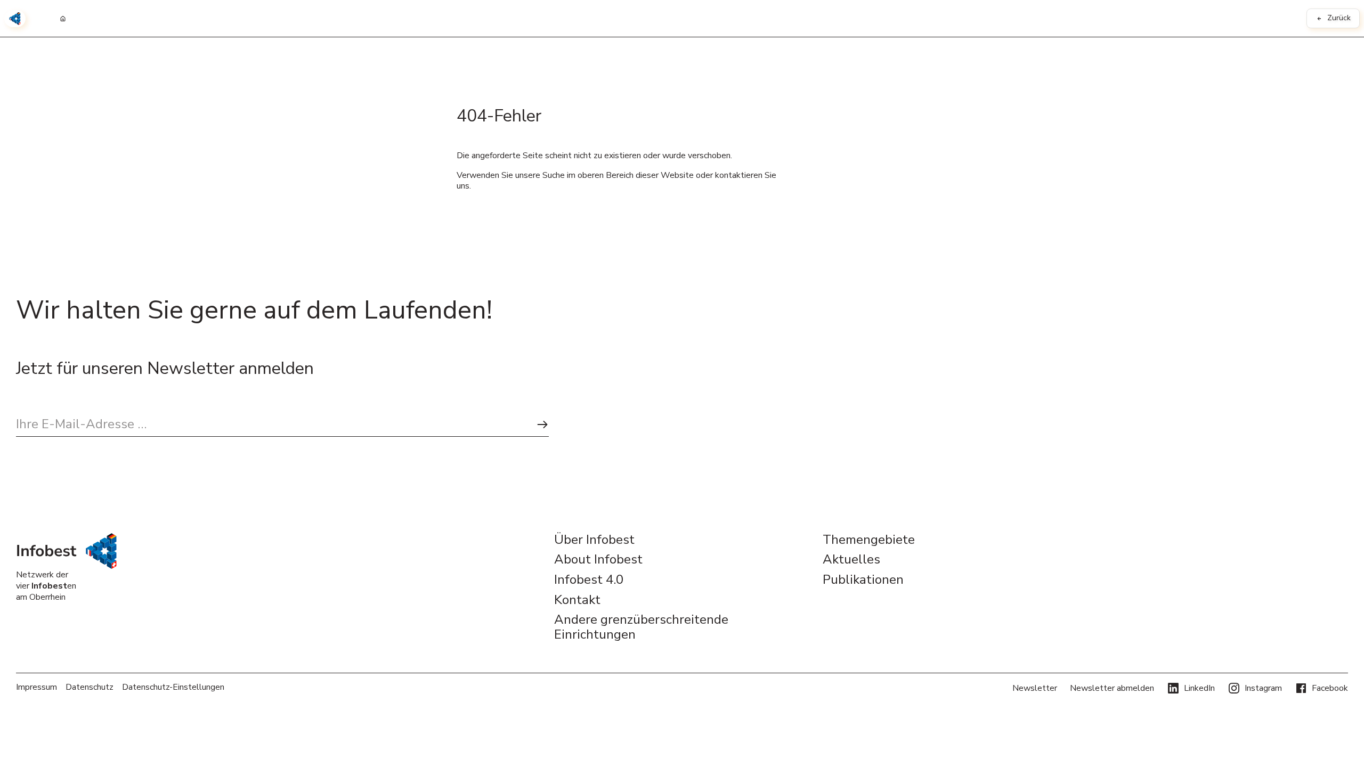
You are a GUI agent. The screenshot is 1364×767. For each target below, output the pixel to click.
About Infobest (598, 559)
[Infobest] (15, 18)
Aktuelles (851, 559)
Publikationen (863, 580)
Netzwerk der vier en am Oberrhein (46, 586)
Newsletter (1034, 688)
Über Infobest (594, 540)
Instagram (1263, 688)
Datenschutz (89, 687)
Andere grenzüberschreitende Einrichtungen (641, 627)
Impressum (36, 687)
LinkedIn (1199, 688)
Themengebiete (869, 540)
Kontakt (577, 600)
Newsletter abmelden (1112, 688)
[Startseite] (63, 18)
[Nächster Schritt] (542, 424)
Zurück (1339, 18)
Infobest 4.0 (588, 580)
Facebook (1330, 688)
